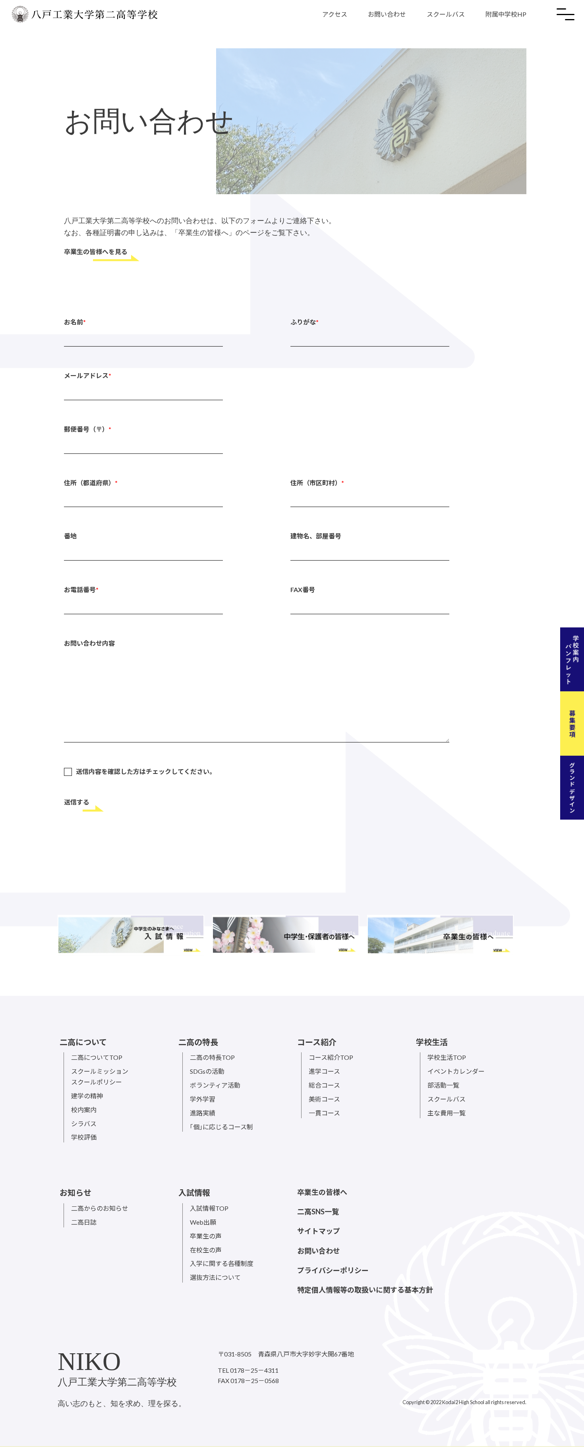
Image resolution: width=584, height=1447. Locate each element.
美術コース (324, 1099)
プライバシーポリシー (333, 1270)
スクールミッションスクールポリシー (99, 1076)
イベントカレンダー (456, 1071)
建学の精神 (87, 1096)
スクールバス (446, 14)
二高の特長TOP (212, 1057)
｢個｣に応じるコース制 (221, 1127)
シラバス (84, 1123)
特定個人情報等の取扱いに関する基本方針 (365, 1289)
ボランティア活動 (215, 1085)
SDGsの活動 (207, 1071)
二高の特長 (198, 1042)
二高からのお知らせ (99, 1208)
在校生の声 (206, 1250)
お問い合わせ (387, 14)
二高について (83, 1042)
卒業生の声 (206, 1236)
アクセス (334, 14)
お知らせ (75, 1192)
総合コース (324, 1085)
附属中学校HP (505, 14)
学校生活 (432, 1042)
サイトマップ (318, 1231)
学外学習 (202, 1099)
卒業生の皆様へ (322, 1192)
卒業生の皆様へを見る (96, 252)
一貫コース (324, 1113)
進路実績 (202, 1113)
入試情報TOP (209, 1208)
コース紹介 (316, 1042)
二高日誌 (84, 1222)
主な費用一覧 (446, 1113)
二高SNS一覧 (318, 1211)
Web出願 (203, 1222)
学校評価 (84, 1137)
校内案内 (84, 1109)
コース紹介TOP (331, 1057)
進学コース (324, 1071)
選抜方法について (215, 1277)
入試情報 (194, 1192)
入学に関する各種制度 (221, 1263)
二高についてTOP (96, 1057)
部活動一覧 (443, 1085)
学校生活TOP (446, 1057)
